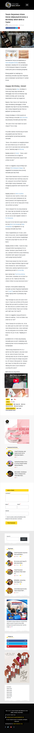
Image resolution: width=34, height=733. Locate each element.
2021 (8, 697)
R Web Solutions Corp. (18, 723)
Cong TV (10, 291)
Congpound (17, 404)
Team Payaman (19, 406)
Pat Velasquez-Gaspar (17, 168)
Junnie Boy (21, 270)
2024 (8, 692)
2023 (8, 694)
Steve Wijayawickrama (11, 62)
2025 (8, 690)
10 (22, 565)
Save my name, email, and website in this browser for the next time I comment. (15, 518)
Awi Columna (23, 117)
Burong (22, 149)
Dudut (17, 153)
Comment (8, 493)
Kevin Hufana (19, 193)
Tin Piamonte (9, 218)
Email (18, 504)
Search (8, 536)
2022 (8, 696)
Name (7, 504)
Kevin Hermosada (15, 224)
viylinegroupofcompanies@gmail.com (15, 717)
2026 (8, 688)
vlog (18, 89)
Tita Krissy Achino (20, 274)
